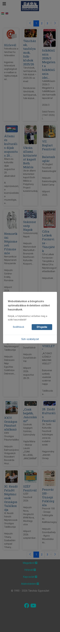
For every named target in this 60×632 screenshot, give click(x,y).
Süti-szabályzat (30, 339)
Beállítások (18, 327)
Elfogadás (42, 327)
